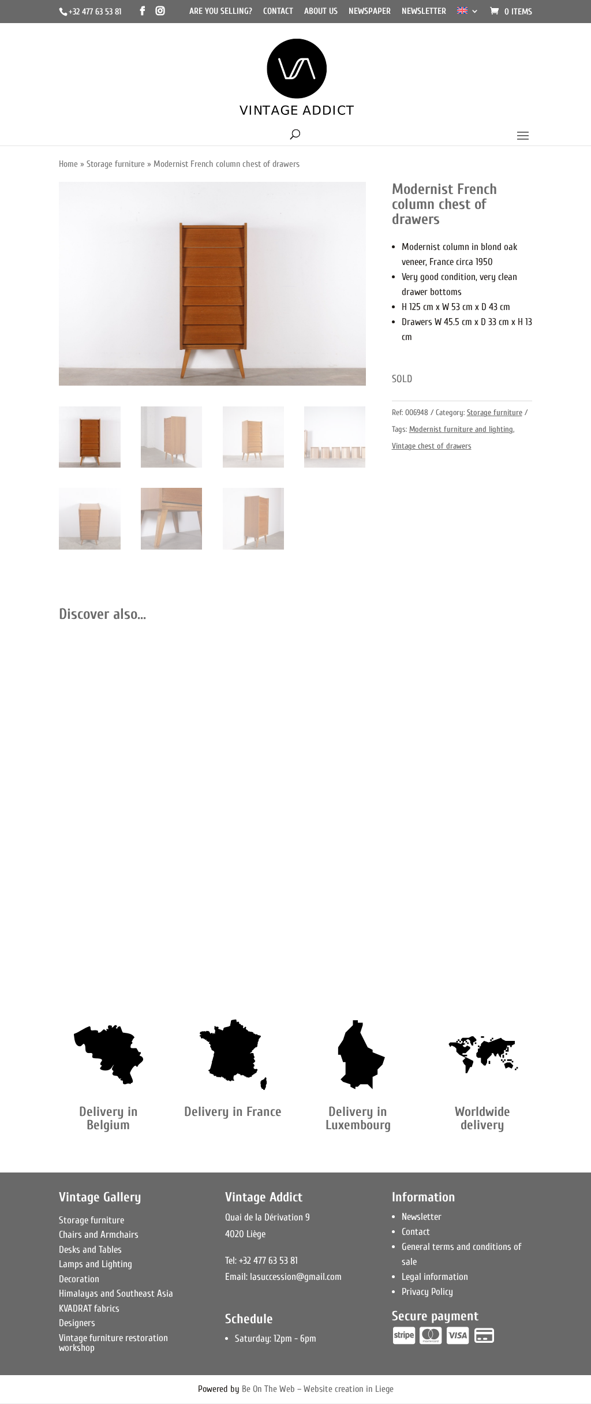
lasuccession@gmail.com (296, 1276)
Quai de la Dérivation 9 (267, 1217)
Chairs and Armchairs (99, 1234)
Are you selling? (220, 11)
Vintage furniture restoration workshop (113, 1342)
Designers (77, 1322)
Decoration (79, 1279)
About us (321, 11)
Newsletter (424, 11)
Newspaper (370, 11)
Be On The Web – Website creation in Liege (318, 1389)
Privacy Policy (427, 1291)
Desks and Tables (90, 1249)
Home (68, 164)
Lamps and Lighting (95, 1264)
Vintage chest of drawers (432, 446)
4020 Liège (245, 1233)
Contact (278, 11)
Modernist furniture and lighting (461, 429)
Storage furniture (116, 164)
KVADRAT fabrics (89, 1308)
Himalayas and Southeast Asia (116, 1293)
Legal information (435, 1276)
